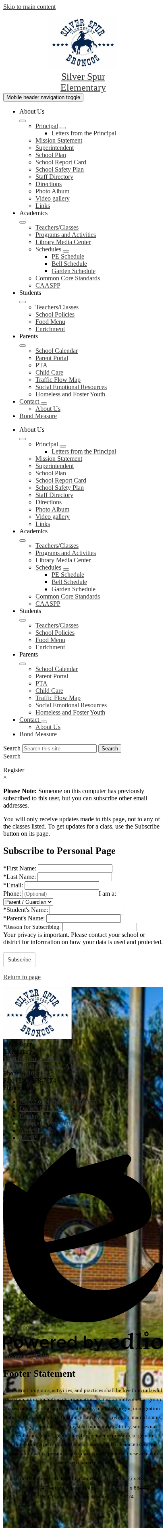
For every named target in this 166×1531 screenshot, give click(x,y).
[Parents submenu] (22, 345)
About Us (47, 408)
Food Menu (50, 321)
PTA (41, 365)
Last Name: (20, 876)
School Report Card (60, 162)
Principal (46, 125)
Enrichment (50, 328)
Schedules (48, 249)
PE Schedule (68, 256)
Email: (14, 885)
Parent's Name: (24, 918)
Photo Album (52, 191)
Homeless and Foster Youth (70, 394)
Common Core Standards (67, 278)
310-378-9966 (116, 1478)
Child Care (49, 372)
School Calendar (56, 350)
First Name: (20, 868)
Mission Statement (58, 140)
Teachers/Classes (57, 227)
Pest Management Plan (83, 1522)
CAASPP (47, 285)
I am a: (107, 893)
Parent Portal (51, 357)
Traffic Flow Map (58, 379)
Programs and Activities (65, 234)
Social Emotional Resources (71, 386)
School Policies (55, 314)
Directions (48, 183)
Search (12, 748)
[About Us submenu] (22, 121)
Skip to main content (29, 6)
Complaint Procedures (83, 1513)
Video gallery (52, 198)
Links (42, 205)
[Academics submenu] (22, 222)
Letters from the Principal (84, 133)
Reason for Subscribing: (32, 927)
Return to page (22, 977)
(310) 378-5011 (42, 1073)
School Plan (50, 154)
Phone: (13, 893)
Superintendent (54, 147)
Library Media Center (63, 241)
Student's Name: (26, 909)
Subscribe (19, 960)
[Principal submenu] (63, 128)
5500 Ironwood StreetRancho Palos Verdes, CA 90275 (45, 1062)
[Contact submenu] (44, 403)
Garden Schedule (73, 270)
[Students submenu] (22, 302)
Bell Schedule (69, 263)
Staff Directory (54, 176)
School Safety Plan (59, 169)
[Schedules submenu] (66, 251)
